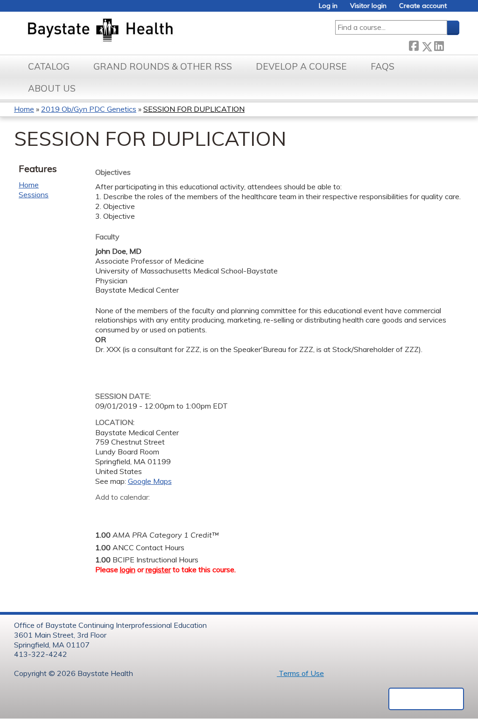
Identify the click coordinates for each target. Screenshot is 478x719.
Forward (451, 44)
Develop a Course (301, 66)
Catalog (49, 66)
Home (24, 109)
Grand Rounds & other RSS (162, 66)
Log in (328, 5)
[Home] (144, 31)
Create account (423, 5)
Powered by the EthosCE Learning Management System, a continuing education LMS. (426, 699)
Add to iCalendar (146, 511)
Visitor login (368, 5)
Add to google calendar (104, 512)
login (127, 569)
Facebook (413, 44)
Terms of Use (300, 673)
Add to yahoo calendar (125, 512)
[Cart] (456, 9)
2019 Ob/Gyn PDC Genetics (88, 109)
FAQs (382, 66)
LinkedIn (438, 44)
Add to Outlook (169, 512)
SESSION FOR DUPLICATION (194, 109)
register (158, 569)
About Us (52, 88)
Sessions (34, 194)
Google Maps (150, 481)
